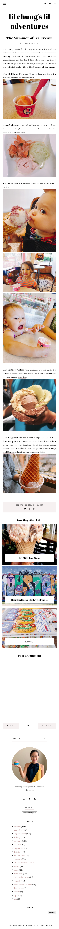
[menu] (4, 3)
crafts (16, 866)
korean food (19, 855)
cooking (18, 840)
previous (47, 726)
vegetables (18, 848)
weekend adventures (23, 884)
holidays (17, 851)
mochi (17, 891)
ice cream (29, 505)
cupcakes (18, 830)
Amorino (22, 376)
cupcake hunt (20, 833)
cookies (17, 844)
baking (17, 837)
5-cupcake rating (21, 877)
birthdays (18, 873)
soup (16, 869)
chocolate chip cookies (24, 862)
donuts (19, 505)
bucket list (18, 888)
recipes (17, 826)
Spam (16, 895)
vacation (18, 859)
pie (15, 898)
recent (10, 726)
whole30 (17, 880)
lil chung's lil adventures (29, 21)
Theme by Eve (46, 925)
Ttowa (23, 132)
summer (39, 505)
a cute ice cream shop (32, 441)
